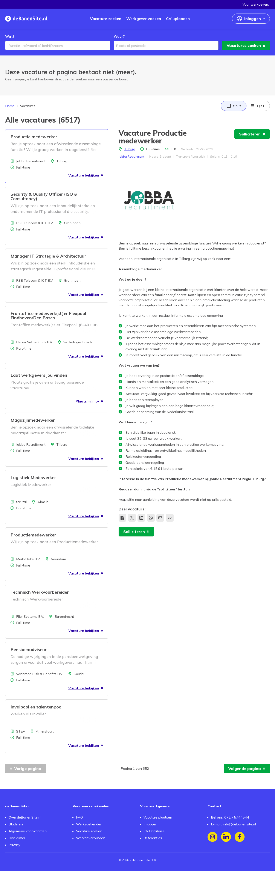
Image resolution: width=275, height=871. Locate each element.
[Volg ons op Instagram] (213, 837)
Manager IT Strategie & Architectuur (48, 256)
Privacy (14, 845)
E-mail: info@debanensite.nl (233, 824)
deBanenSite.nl (142, 860)
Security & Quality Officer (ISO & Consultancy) (44, 196)
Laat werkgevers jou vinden (39, 375)
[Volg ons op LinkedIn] (226, 837)
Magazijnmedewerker (33, 420)
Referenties (153, 838)
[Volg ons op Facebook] (240, 837)
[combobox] (57, 45)
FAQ (79, 817)
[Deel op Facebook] (122, 518)
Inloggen (150, 824)
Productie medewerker (34, 136)
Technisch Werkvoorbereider (40, 592)
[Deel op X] (132, 518)
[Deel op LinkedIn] (141, 518)
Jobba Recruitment (131, 156)
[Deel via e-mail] (160, 518)
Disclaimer (17, 838)
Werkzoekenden (89, 824)
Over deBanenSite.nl (25, 817)
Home (10, 106)
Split (237, 106)
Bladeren (16, 824)
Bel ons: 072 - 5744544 (230, 817)
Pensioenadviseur (29, 649)
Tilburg (129, 149)
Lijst (260, 106)
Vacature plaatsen (158, 817)
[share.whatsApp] (151, 518)
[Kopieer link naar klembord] (170, 518)
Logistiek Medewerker (33, 477)
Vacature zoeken (89, 831)
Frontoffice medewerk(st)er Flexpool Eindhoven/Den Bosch (48, 316)
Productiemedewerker (33, 535)
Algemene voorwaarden (28, 831)
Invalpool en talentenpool (37, 707)
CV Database (154, 831)
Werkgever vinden (90, 838)
